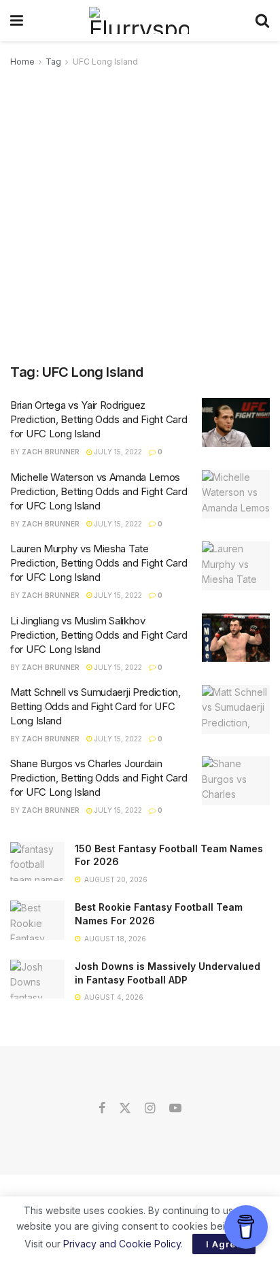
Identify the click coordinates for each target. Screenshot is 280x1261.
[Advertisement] (140, 216)
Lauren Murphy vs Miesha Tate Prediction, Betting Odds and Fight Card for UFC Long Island (98, 563)
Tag (53, 61)
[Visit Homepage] (139, 20)
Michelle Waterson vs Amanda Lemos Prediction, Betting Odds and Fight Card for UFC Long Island (98, 491)
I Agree (224, 1244)
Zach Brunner (51, 452)
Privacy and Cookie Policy (122, 1243)
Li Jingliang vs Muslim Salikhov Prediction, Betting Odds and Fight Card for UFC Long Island (98, 635)
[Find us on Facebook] (102, 1108)
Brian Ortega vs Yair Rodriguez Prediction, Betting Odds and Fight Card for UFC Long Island (98, 419)
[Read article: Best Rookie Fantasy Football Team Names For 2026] (37, 920)
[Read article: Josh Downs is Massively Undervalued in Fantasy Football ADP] (37, 979)
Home (22, 61)
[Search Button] (262, 20)
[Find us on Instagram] (150, 1108)
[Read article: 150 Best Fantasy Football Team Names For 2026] (37, 861)
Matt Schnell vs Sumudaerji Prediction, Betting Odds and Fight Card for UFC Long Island (95, 706)
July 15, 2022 (117, 452)
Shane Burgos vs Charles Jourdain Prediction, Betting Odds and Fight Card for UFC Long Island (98, 777)
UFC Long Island (105, 61)
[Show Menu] (16, 20)
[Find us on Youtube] (175, 1108)
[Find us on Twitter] (125, 1108)
